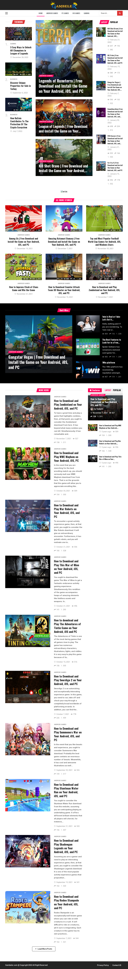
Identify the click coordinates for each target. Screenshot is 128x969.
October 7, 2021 (62, 714)
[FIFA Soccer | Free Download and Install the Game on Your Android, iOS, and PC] (101, 139)
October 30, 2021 (63, 491)
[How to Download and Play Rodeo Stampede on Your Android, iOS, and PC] (27, 907)
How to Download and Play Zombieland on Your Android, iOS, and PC (104, 290)
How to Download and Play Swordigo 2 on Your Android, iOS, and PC (68, 680)
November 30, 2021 (106, 249)
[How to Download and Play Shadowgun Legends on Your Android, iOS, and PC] (27, 851)
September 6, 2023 (20, 93)
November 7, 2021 (105, 297)
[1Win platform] (88, 369)
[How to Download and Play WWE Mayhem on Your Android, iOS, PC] (27, 463)
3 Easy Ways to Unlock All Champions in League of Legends (20, 50)
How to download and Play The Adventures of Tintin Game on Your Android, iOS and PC (67, 626)
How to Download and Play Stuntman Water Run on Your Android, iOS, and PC (66, 790)
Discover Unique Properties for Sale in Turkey (20, 86)
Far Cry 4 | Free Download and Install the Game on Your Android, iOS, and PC (115, 166)
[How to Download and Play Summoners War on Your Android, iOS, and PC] (27, 739)
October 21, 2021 (63, 547)
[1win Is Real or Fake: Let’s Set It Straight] (88, 323)
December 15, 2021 (25, 249)
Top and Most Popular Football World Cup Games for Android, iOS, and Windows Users (104, 241)
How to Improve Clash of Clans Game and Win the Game (23, 288)
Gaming (13, 44)
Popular (114, 22)
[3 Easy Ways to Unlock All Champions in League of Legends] (18, 33)
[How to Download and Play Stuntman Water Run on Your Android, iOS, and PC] (27, 795)
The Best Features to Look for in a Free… (111, 341)
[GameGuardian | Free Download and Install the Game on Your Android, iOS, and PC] (101, 112)
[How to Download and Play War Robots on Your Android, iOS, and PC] (27, 516)
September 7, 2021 (64, 938)
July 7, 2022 (17, 131)
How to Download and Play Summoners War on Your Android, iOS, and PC (68, 734)
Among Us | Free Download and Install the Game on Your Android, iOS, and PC (24, 241)
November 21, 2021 (25, 294)
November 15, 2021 (65, 297)
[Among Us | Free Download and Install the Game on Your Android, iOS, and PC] (23, 218)
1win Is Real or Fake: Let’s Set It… (111, 318)
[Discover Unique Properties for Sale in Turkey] (18, 69)
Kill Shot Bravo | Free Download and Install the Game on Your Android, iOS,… (115, 32)
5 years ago (106, 432)
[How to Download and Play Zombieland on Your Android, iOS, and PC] (104, 267)
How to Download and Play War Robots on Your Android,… (110, 442)
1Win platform (108, 362)
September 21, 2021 (64, 826)
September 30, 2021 (64, 770)
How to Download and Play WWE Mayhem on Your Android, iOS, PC (66, 457)
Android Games (24, 235)
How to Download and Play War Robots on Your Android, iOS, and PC (67, 511)
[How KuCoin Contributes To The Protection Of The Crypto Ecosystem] (18, 104)
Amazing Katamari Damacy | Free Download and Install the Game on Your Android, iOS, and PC (64, 241)
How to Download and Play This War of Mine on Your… (110, 457)
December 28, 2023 (20, 57)
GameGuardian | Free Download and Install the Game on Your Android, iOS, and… (115, 113)
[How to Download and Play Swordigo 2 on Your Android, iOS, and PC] (27, 687)
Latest (104, 22)
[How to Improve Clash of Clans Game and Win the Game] (23, 267)
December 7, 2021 (65, 249)
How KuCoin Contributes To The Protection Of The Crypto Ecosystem (19, 123)
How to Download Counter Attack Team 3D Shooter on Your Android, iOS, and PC (64, 290)
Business (13, 79)
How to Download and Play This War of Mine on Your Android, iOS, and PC (66, 567)
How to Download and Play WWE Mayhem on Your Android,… (110, 426)
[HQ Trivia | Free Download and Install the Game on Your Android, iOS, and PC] (101, 58)
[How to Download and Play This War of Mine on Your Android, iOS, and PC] (27, 572)
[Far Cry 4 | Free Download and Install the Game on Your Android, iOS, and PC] (101, 166)
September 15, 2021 (64, 882)
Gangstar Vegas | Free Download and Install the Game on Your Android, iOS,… (115, 86)
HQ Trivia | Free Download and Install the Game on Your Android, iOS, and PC (115, 59)
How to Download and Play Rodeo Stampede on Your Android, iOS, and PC (66, 902)
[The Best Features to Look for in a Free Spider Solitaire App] (88, 346)
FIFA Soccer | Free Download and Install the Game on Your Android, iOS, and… (115, 140)
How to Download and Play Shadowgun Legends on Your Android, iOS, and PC (66, 846)
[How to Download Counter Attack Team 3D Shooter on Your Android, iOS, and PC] (64, 267)
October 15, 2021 (63, 662)
